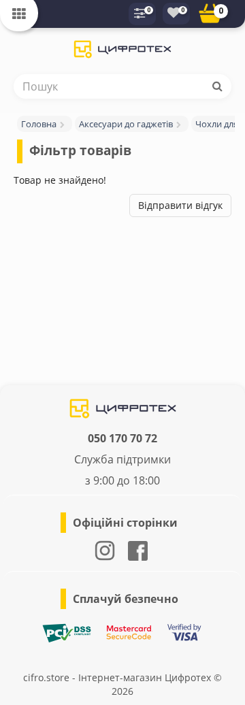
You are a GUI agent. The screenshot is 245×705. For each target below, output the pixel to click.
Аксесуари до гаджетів (126, 124)
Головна (38, 124)
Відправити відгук (180, 205)
